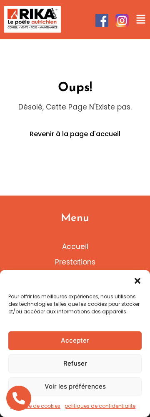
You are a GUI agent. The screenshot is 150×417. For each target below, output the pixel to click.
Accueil (75, 247)
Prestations (75, 262)
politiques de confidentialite (100, 405)
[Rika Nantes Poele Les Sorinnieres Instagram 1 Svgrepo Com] (122, 20)
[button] (137, 280)
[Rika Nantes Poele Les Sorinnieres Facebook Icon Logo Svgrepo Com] (101, 20)
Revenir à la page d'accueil (75, 134)
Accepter (75, 340)
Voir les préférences (75, 386)
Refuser (75, 363)
